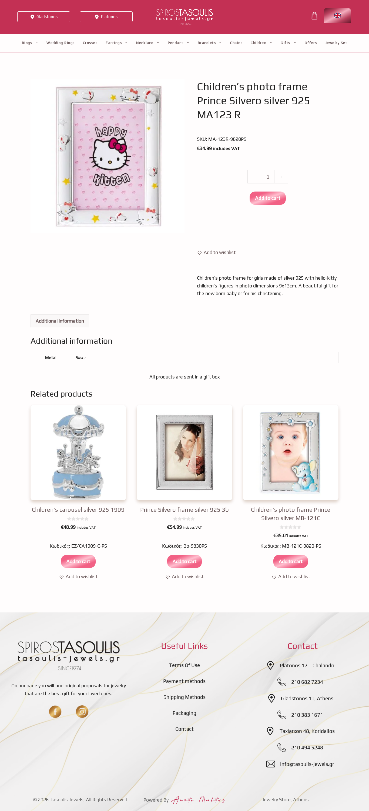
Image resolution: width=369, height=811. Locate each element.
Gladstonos (47, 16)
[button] (216, 252)
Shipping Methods (184, 697)
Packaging (184, 713)
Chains (236, 43)
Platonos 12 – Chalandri (307, 665)
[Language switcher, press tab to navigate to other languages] (337, 15)
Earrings (114, 43)
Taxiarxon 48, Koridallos (307, 731)
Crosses (90, 43)
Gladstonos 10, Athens (307, 698)
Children (258, 43)
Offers (311, 43)
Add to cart (267, 198)
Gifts (285, 43)
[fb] (55, 711)
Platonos (109, 16)
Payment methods (184, 681)
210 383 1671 (307, 715)
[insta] (82, 711)
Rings (27, 43)
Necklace (144, 43)
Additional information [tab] (60, 321)
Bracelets (207, 43)
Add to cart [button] (78, 561)
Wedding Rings (60, 43)
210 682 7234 (307, 682)
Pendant (175, 43)
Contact (184, 729)
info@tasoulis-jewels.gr (307, 764)
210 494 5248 (307, 747)
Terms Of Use (184, 665)
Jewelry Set (336, 43)
